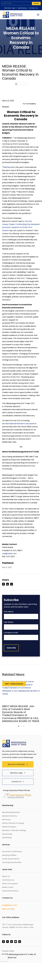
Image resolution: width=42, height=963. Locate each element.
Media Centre (8, 887)
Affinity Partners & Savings (13, 823)
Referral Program (9, 827)
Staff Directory (8, 880)
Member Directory (9, 816)
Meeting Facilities (9, 855)
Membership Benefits (11, 812)
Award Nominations (10, 891)
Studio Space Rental (10, 859)
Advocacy (6, 819)
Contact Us (33, 8)
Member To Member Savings (14, 830)
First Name (9, 612)
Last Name (9, 622)
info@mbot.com (9, 905)
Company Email (11, 633)
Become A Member (16, 764)
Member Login (9, 8)
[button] (18, 726)
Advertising (22, 8)
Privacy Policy (8, 951)
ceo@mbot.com (9, 553)
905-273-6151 (8, 909)
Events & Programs (10, 883)
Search (36, 3)
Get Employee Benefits (11, 862)
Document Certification (12, 851)
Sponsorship (7, 834)
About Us (6, 876)
